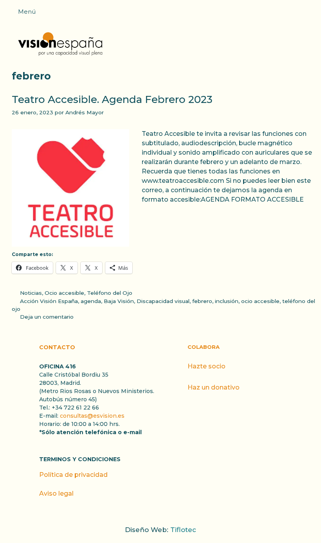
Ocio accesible (64, 293)
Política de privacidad (73, 474)
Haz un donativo (214, 387)
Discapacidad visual (163, 301)
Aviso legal (56, 493)
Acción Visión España (49, 301)
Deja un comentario (47, 317)
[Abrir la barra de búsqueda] (311, 14)
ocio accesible (260, 301)
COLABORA (204, 347)
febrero (202, 301)
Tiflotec (183, 530)
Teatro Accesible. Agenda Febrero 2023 (112, 99)
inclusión (226, 301)
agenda (91, 301)
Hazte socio (206, 366)
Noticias (31, 293)
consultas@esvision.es (92, 415)
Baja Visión (119, 301)
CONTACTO (57, 347)
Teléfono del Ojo (109, 293)
